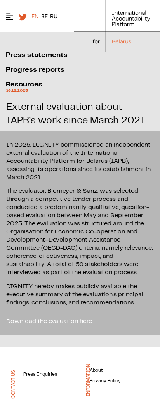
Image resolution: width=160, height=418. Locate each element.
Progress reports (35, 69)
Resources (24, 84)
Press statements (37, 55)
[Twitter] (22, 17)
